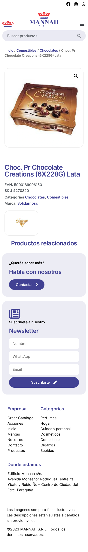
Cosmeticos (50, 434)
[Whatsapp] (84, 4)
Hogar (45, 423)
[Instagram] (76, 4)
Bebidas (47, 450)
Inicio (9, 50)
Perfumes (48, 418)
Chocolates (49, 50)
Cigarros (47, 445)
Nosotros (15, 439)
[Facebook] (68, 4)
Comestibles (26, 50)
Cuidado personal (55, 428)
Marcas (13, 434)
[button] (82, 24)
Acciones (15, 423)
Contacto (15, 445)
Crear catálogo (20, 418)
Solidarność (27, 203)
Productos (16, 450)
